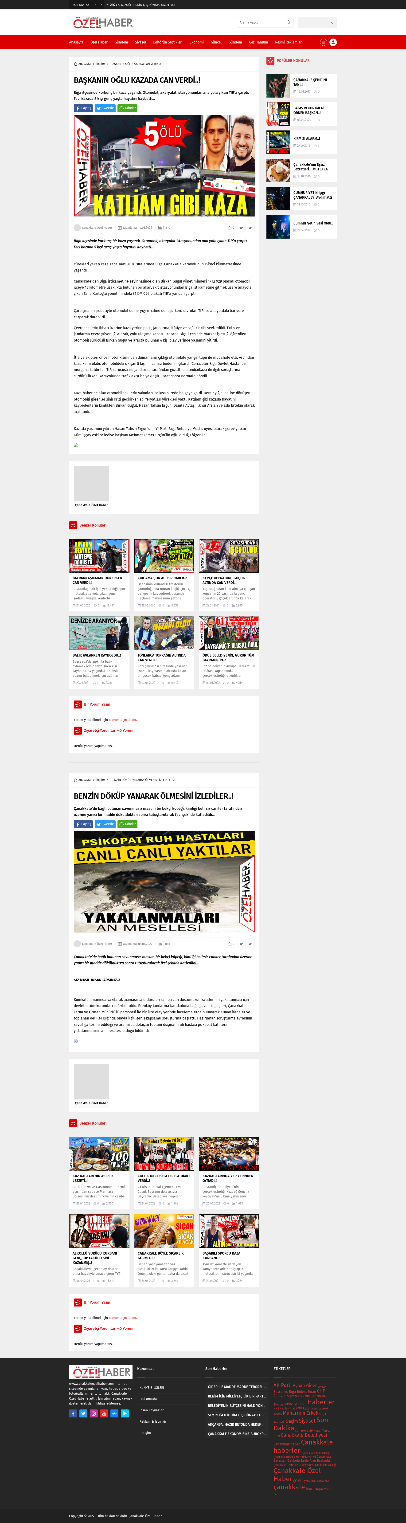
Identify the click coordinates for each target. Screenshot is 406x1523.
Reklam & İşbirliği (153, 1422)
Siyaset (307, 1421)
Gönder (130, 108)
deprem (292, 1396)
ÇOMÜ (298, 1481)
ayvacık (322, 1386)
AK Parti (282, 1385)
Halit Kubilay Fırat (284, 1408)
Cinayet (279, 1396)
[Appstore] (114, 1413)
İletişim (145, 1433)
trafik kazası (314, 1430)
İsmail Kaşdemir (317, 1489)
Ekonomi (278, 1404)
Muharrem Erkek (300, 1413)
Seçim (292, 1421)
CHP (321, 1391)
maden (277, 1414)
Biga (292, 1391)
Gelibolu (300, 1404)
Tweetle (108, 108)
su (296, 1430)
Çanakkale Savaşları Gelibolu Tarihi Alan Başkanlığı (302, 1459)
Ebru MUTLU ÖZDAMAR (313, 1396)
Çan (276, 1436)
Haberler (321, 1402)
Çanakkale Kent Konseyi (316, 1453)
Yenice (326, 1430)
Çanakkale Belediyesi (304, 1435)
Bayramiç (280, 1392)
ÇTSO (307, 1481)
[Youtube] (104, 1413)
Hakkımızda (148, 1399)
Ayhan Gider (305, 1385)
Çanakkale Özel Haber (97, 227)
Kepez (314, 1408)
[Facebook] (73, 1413)
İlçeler (100, 64)
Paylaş (86, 108)
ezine (289, 1404)
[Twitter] (83, 1413)
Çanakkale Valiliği (325, 1465)
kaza (306, 1408)
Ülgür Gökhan (320, 1481)
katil (299, 1408)
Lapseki (323, 1408)
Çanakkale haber (286, 1444)
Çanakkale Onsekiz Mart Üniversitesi (294, 1457)
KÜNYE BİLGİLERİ (152, 1388)
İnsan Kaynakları (152, 1410)
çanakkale (289, 1487)
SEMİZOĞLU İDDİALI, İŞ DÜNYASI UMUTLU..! (142, 5)
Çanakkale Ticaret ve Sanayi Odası (293, 1465)
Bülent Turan (306, 1392)
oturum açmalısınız (123, 720)
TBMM (302, 1430)
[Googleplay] (125, 1413)
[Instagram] (94, 1413)
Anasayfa (84, 64)
